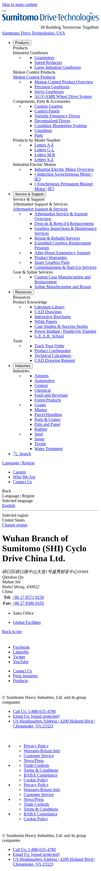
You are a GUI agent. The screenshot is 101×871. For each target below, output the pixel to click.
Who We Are (24, 477)
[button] (56, 48)
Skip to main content (19, 4)
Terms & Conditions (41, 770)
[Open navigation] (4, 11)
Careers (19, 472)
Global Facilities (27, 622)
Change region (14, 525)
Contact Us (22, 481)
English (8, 505)
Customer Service (39, 755)
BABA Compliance (40, 775)
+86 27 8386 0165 (28, 603)
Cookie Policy (36, 780)
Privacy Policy (36, 746)
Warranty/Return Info (42, 750)
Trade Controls (36, 765)
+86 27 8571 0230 (28, 597)
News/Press (34, 760)
